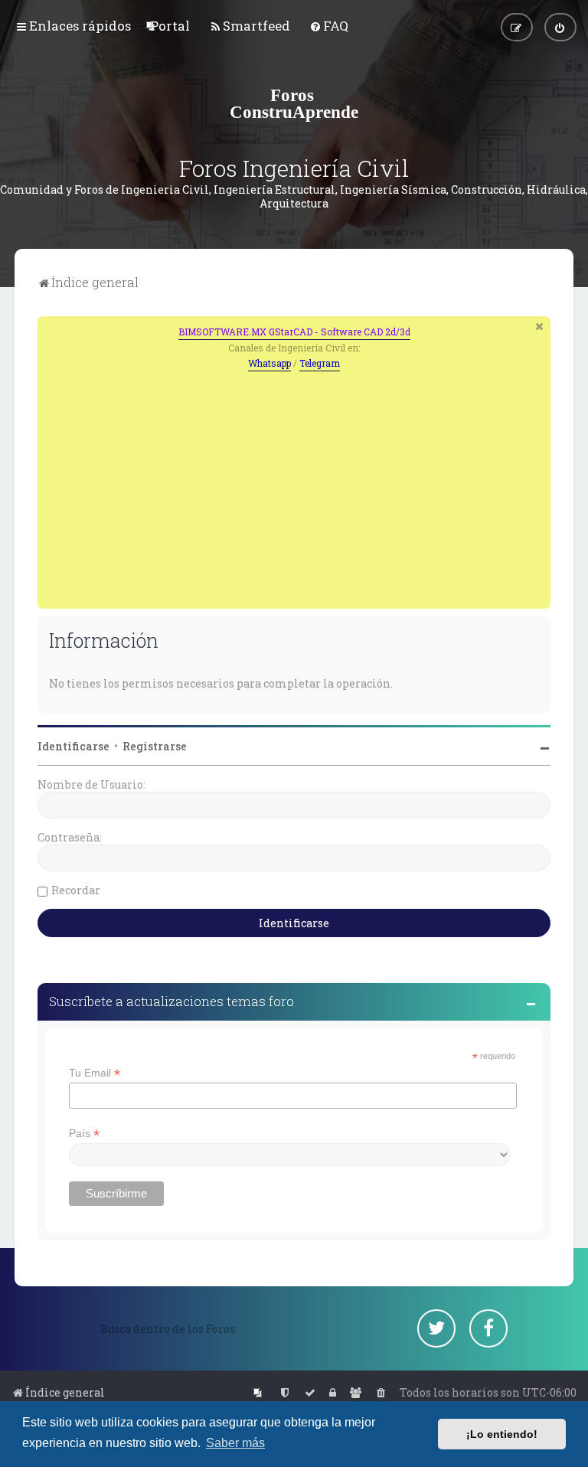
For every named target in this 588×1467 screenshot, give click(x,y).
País (84, 1133)
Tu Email (94, 1073)
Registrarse (154, 746)
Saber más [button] (235, 1442)
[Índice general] (294, 103)
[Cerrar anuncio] (540, 326)
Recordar (75, 890)
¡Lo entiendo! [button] (501, 1434)
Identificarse (73, 746)
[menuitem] (170, 25)
